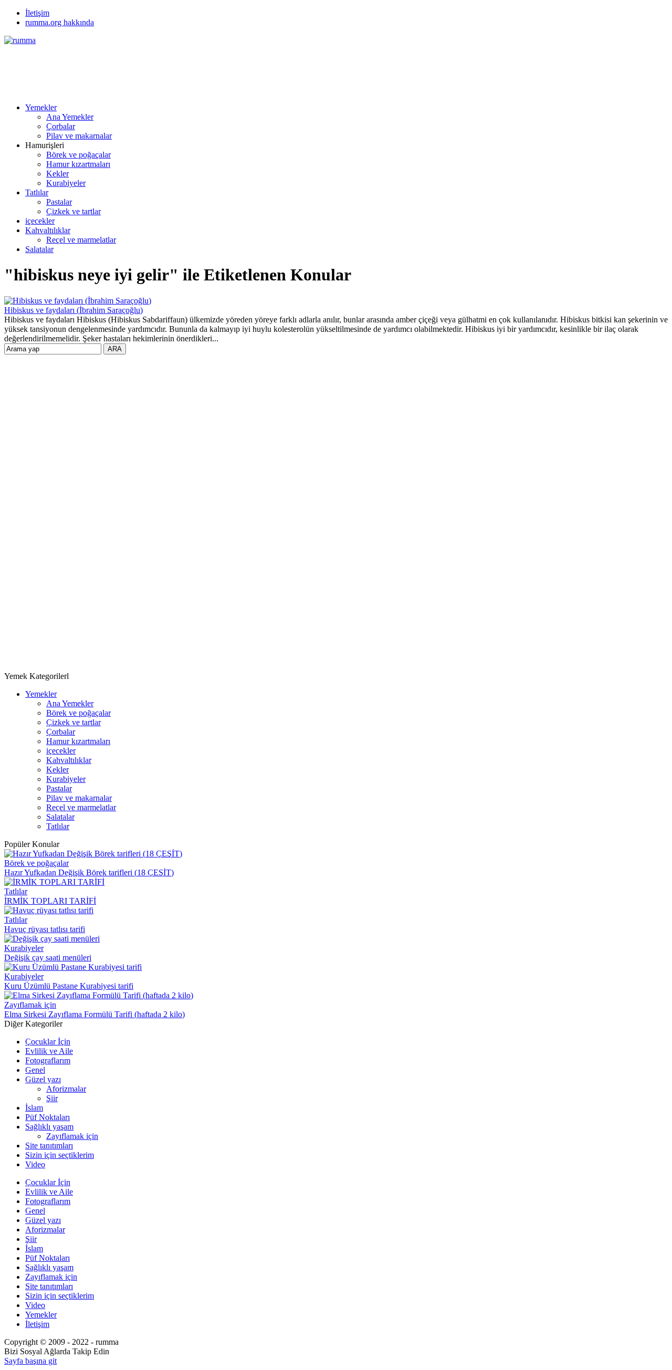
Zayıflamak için (30, 1004)
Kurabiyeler (66, 183)
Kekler (57, 173)
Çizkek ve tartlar (73, 211)
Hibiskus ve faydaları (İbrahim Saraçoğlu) (73, 310)
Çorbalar (60, 126)
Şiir (52, 1098)
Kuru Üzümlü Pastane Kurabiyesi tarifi (68, 985)
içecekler (40, 220)
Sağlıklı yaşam (49, 1126)
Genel (35, 1069)
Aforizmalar (66, 1088)
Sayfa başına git (30, 1360)
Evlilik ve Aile (49, 1051)
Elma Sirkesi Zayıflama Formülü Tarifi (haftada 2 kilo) (94, 1014)
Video (35, 1164)
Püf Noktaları (47, 1117)
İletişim (37, 12)
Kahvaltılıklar (47, 230)
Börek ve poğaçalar (78, 154)
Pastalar (59, 201)
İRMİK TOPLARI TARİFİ (50, 900)
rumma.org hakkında (59, 22)
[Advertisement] (195, 68)
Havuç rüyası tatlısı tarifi (44, 929)
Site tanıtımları (49, 1145)
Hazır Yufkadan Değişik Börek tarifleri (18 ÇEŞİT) (89, 872)
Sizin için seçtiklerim (59, 1155)
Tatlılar (36, 192)
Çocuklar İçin (47, 1041)
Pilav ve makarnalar (79, 135)
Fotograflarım (47, 1060)
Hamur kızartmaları (78, 164)
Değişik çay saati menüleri (47, 957)
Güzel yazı (43, 1079)
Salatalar (39, 249)
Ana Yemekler (69, 116)
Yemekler (41, 107)
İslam (34, 1107)
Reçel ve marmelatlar (81, 239)
